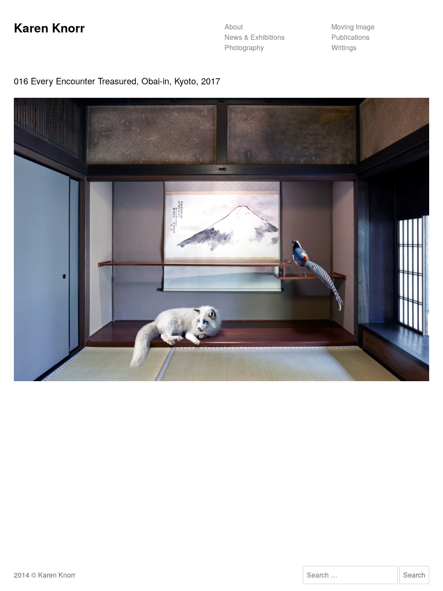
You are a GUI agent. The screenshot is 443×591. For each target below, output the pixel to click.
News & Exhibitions (255, 37)
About (234, 27)
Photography (244, 47)
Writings (343, 47)
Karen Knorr (49, 27)
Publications (350, 37)
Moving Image (353, 27)
